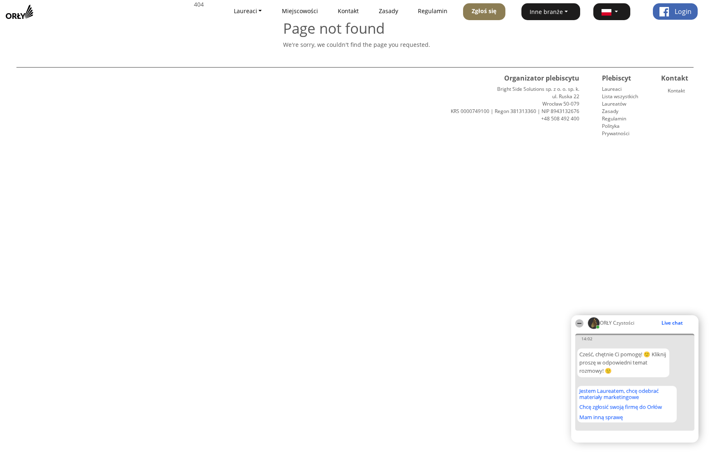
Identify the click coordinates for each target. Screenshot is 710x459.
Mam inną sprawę (601, 417)
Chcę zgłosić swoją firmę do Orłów (620, 407)
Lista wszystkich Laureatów (620, 100)
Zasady (388, 11)
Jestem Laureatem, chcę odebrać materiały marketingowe (619, 394)
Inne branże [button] (546, 12)
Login (682, 11)
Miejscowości (300, 11)
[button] (611, 11)
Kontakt (348, 11)
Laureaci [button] (245, 11)
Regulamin (432, 11)
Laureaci (612, 88)
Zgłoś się (484, 11)
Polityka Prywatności (615, 129)
